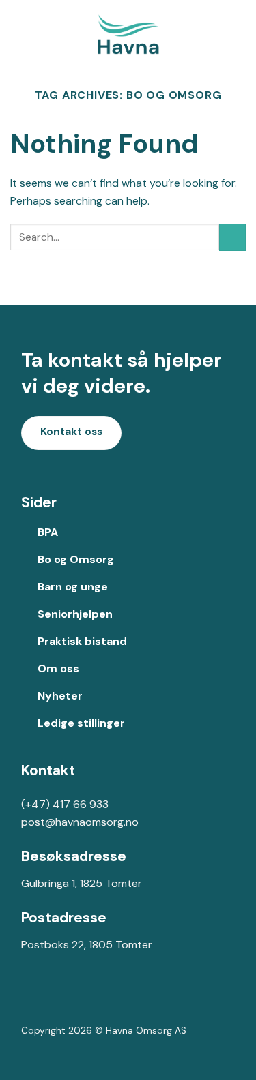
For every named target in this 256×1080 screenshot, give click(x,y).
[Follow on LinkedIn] (75, 999)
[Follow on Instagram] (53, 999)
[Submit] (232, 237)
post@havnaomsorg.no (80, 822)
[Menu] (237, 33)
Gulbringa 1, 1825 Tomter (81, 883)
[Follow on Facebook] (32, 999)
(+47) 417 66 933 (65, 804)
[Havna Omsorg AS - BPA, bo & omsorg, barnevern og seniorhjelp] (128, 34)
